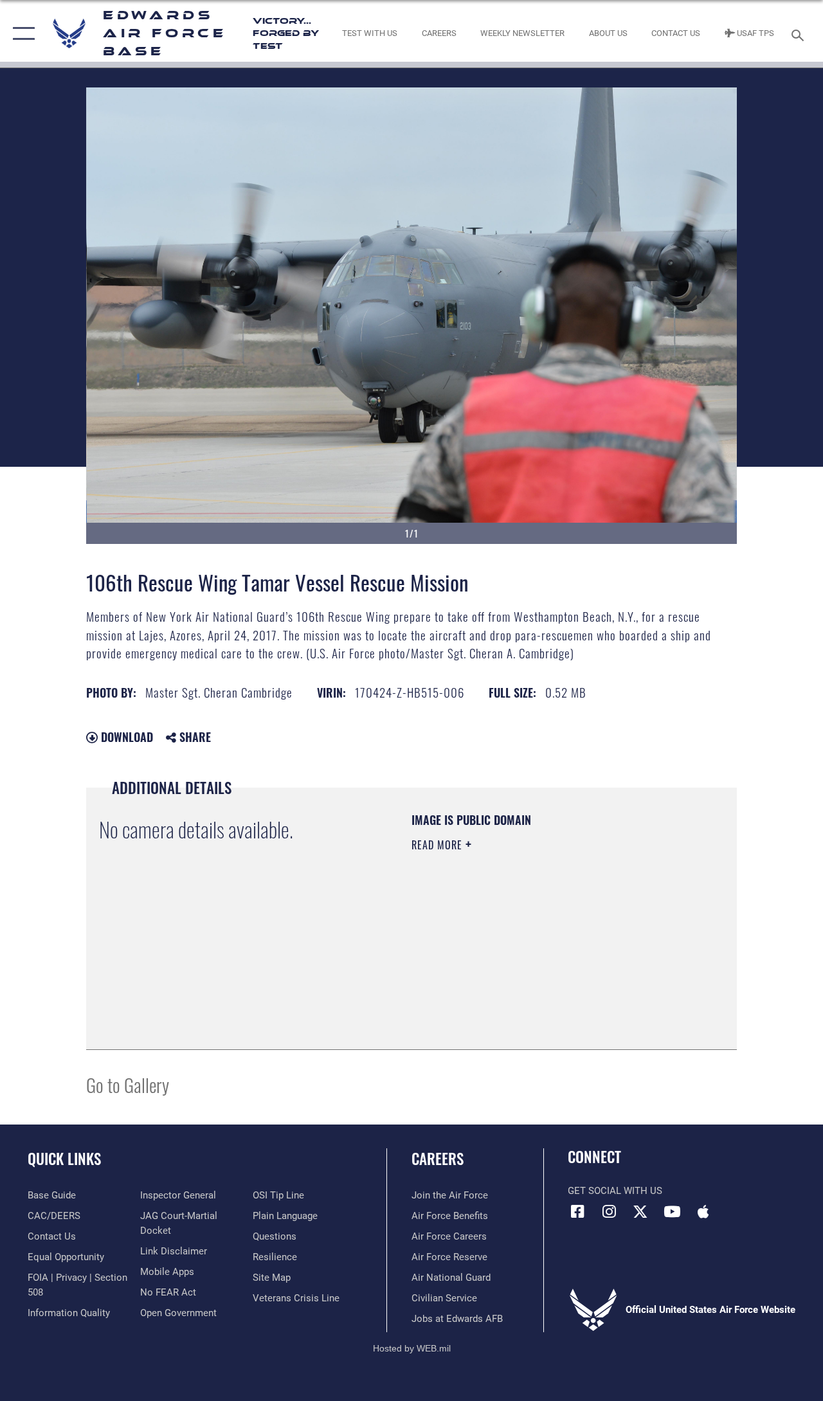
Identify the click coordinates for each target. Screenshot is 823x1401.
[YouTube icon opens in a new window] (672, 1211)
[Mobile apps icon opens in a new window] (703, 1211)
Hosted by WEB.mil (412, 1348)
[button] (21, 34)
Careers (438, 1159)
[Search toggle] (800, 34)
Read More (439, 845)
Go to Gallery (127, 1084)
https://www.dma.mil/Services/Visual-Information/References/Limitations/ (527, 954)
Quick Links (64, 1159)
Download (125, 736)
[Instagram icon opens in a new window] (609, 1211)
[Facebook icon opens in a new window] (577, 1211)
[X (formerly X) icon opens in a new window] (640, 1211)
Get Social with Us (615, 1191)
